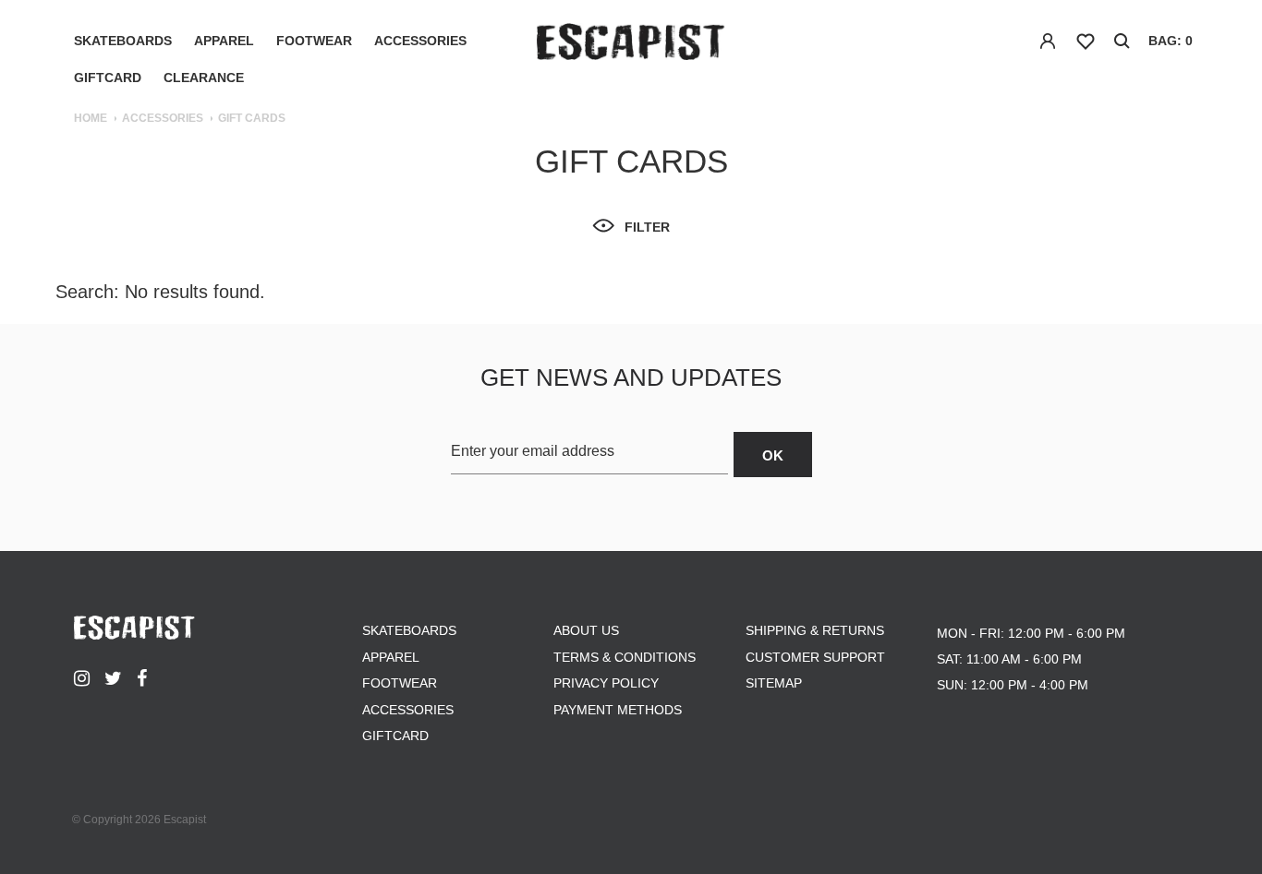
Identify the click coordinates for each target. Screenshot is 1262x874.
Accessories (420, 40)
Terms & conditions (624, 657)
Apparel (224, 40)
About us (586, 630)
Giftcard (107, 77)
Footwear (314, 40)
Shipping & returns (815, 630)
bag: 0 (1170, 40)
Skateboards (123, 40)
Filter (647, 227)
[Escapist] (631, 45)
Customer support (815, 657)
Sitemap (774, 683)
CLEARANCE (204, 77)
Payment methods (617, 709)
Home (90, 118)
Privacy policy (606, 683)
